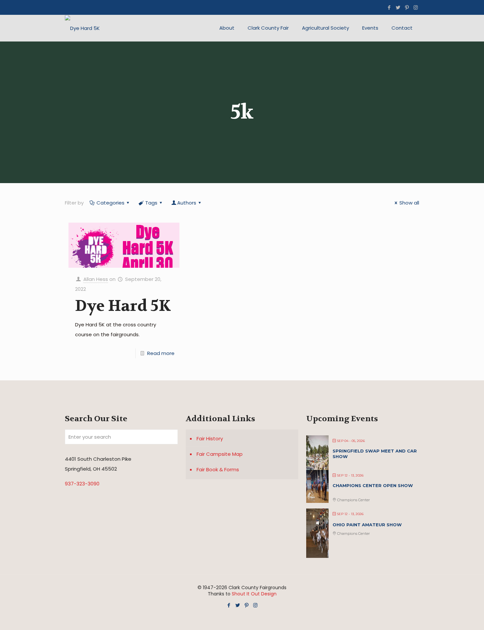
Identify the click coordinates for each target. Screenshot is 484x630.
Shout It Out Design (254, 593)
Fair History (210, 438)
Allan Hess (95, 279)
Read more (161, 353)
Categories (110, 202)
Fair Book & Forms (218, 469)
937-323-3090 (82, 483)
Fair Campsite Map (220, 454)
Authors (186, 202)
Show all (409, 202)
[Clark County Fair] (82, 28)
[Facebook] (389, 7)
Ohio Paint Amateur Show (367, 524)
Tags (151, 202)
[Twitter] (397, 7)
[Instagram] (415, 7)
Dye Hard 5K (123, 306)
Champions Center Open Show (373, 485)
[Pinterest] (406, 7)
